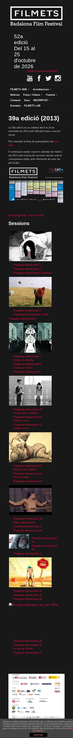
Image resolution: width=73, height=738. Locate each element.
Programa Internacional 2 (27, 269)
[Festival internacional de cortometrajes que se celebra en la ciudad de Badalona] (36, 26)
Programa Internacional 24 (27, 599)
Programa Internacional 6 (22, 318)
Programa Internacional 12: (28, 424)
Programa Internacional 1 (27, 264)
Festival (50, 94)
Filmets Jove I (21, 420)
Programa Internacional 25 (27, 641)
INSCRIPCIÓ (40, 100)
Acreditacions (41, 89)
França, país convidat (25, 412)
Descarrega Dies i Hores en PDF (26, 215)
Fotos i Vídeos (31, 94)
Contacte (15, 100)
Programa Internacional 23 (27, 595)
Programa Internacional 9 (27, 371)
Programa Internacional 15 (27, 481)
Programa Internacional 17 (27, 526)
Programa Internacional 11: (27, 417)
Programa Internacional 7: (27, 356)
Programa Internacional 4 (27, 310)
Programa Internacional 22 (27, 591)
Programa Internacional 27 (27, 652)
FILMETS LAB (32, 105)
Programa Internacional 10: (28, 409)
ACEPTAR (38, 735)
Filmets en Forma (23, 367)
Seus (27, 100)
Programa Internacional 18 (27, 530)
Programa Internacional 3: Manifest (32, 272)
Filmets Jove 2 (21, 428)
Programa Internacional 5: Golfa (30, 314)
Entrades (15, 105)
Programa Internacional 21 (27, 553)
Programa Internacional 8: (27, 364)
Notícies (15, 94)
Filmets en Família (23, 360)
